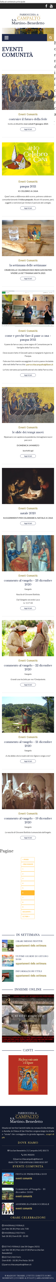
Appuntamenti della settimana (31, 945)
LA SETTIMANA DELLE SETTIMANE (28, 265)
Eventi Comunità (28, 114)
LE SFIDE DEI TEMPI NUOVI (28, 432)
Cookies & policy (25, 1278)
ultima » (26, 916)
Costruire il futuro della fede (28, 119)
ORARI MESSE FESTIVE (29, 941)
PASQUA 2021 (28, 186)
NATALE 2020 (28, 513)
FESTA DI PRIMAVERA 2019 (31, 1174)
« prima (25, 859)
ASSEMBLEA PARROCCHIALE (32, 1204)
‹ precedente (27, 864)
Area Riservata (45, 1278)
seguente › (26, 912)
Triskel (21, 1276)
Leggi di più (28, 129)
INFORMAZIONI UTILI (29, 971)
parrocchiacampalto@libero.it (39, 364)
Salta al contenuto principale (12, 1)
